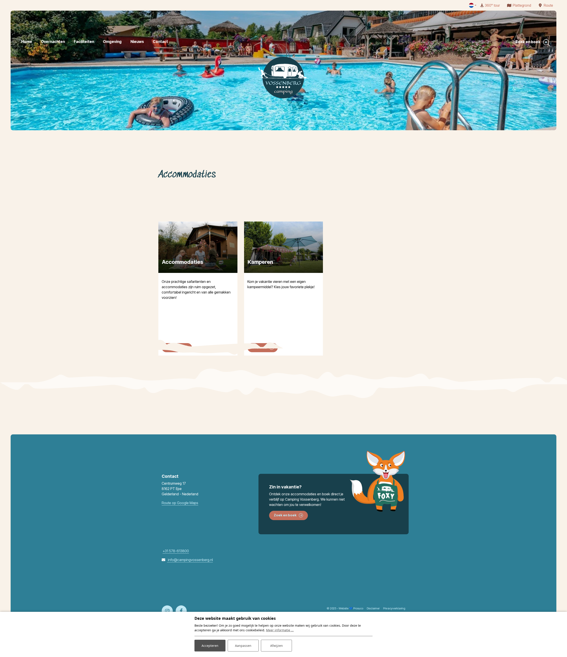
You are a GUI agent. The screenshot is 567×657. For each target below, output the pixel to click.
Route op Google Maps (180, 503)
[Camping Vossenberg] (283, 77)
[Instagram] (167, 611)
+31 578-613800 (176, 551)
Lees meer (173, 347)
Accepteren (210, 645)
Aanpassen (243, 645)
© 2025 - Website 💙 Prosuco (345, 608)
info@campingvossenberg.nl (190, 560)
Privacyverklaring (394, 608)
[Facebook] (181, 611)
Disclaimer (373, 608)
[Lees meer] (283, 247)
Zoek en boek (285, 515)
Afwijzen (276, 645)
